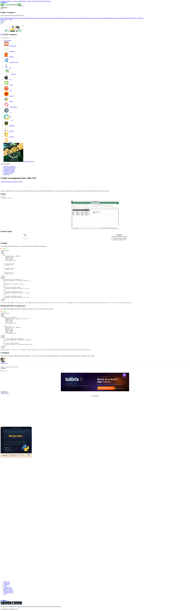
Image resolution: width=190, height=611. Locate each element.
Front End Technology (17, 181)
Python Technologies (5, 18)
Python (11, 101)
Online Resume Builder (9, 170)
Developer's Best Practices (10, 167)
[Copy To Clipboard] (1, 368)
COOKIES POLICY (9, 592)
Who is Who (7, 174)
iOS (10, 79)
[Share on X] (4, 368)
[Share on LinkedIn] (3, 368)
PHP (10, 142)
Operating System (13, 62)
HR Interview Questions (9, 171)
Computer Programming (21, 18)
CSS (10, 90)
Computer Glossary (8, 173)
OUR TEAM (7, 583)
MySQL (11, 131)
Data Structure (12, 46)
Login (2, 22)
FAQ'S (5, 594)
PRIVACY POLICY (8, 590)
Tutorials (4, 19)
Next (7, 393)
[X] (2, 2)
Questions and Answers (9, 169)
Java (10, 67)
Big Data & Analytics (67, 18)
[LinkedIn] (5, 2)
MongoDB (12, 125)
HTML (11, 85)
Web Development (31, 18)
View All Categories (138, 18)
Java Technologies (39, 18)
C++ (10, 112)
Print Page (4, 392)
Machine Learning (101, 18)
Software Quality (118, 18)
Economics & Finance (28, 161)
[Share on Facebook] (2, 368)
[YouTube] (3, 2)
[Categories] (22, 6)
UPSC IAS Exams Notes (9, 166)
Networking (12, 51)
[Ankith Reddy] (3, 361)
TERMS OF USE (8, 588)
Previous (3, 393)
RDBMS (11, 56)
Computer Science (48, 18)
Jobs (3, 20)
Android (11, 96)
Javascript (11, 136)
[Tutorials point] (11, 6)
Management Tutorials (127, 18)
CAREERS (6, 584)
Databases (12, 18)
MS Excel (13, 74)
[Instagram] (6, 2)
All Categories (7, 40)
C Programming (13, 107)
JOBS (5, 586)
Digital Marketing (110, 18)
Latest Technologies (92, 18)
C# (12, 120)
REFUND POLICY (8, 591)
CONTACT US (7, 587)
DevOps (86, 18)
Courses (11, 19)
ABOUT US (7, 582)
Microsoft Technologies (78, 18)
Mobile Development (57, 18)
